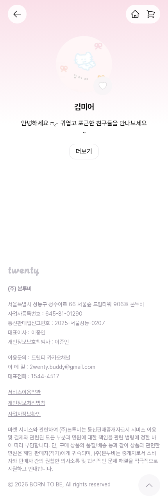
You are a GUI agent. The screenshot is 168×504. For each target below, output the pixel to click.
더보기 (84, 151)
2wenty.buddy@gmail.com (62, 367)
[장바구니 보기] (150, 14)
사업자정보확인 (24, 414)
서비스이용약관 (24, 392)
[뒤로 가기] (17, 14)
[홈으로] (135, 14)
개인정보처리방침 (26, 403)
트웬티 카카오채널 (50, 357)
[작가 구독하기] (102, 85)
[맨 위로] (149, 485)
